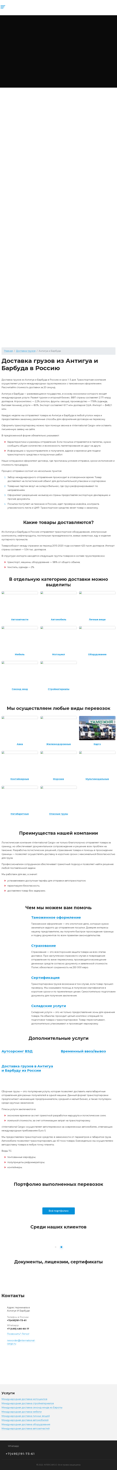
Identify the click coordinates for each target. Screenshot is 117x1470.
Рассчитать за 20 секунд (61, 46)
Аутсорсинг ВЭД (17, 1051)
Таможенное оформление (56, 917)
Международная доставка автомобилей (25, 1420)
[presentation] (38, 1247)
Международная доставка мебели (22, 1411)
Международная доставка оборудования (26, 1424)
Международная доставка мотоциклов (24, 1399)
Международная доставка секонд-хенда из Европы (32, 1407)
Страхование (43, 945)
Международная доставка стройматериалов (28, 1403)
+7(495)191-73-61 (16, 1320)
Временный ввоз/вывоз (83, 1051)
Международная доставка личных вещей (26, 1416)
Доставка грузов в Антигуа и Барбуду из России (27, 1068)
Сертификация (45, 977)
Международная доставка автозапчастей (26, 1428)
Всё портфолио (59, 1210)
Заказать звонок (104, 12)
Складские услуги (48, 1006)
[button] (55, 1247)
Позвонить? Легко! (18, 1334)
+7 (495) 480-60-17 (18, 1328)
